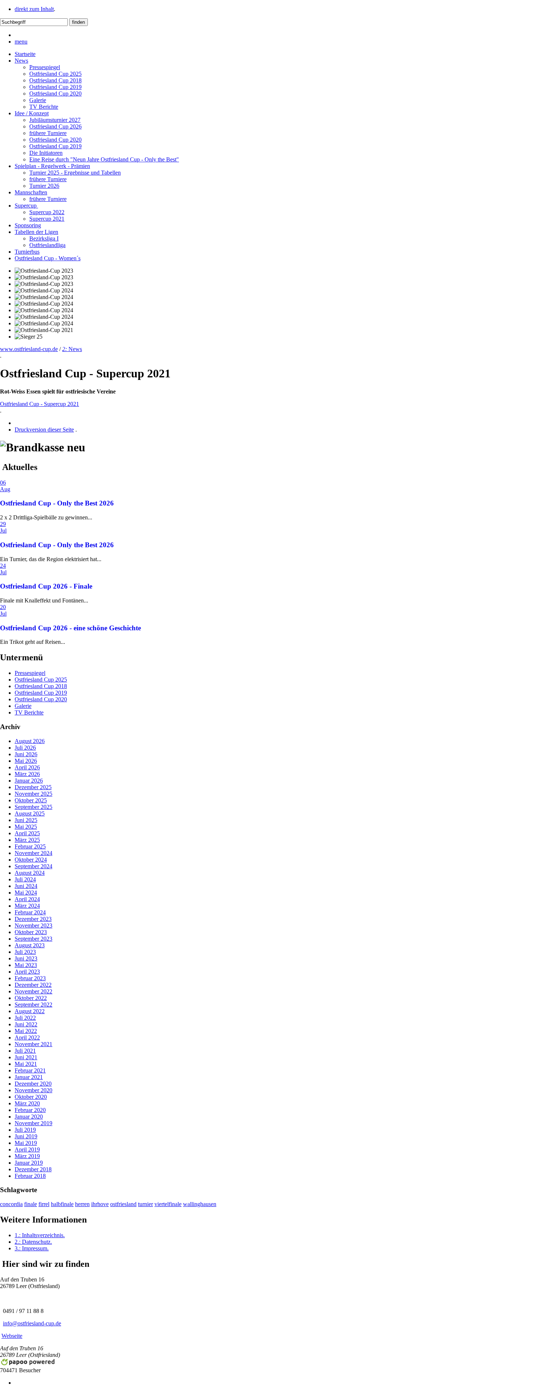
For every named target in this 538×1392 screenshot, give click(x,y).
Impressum (32, 1248)
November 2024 (33, 853)
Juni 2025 (26, 820)
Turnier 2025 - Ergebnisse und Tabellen (75, 172)
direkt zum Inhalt (34, 9)
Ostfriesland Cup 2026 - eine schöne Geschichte (70, 628)
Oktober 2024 (31, 860)
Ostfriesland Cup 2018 (55, 80)
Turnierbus (27, 252)
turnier (145, 1204)
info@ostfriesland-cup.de (32, 1323)
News (21, 60)
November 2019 (33, 1123)
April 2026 (27, 767)
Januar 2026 (29, 780)
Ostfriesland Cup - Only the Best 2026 (57, 503)
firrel (43, 1204)
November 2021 (33, 1044)
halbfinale (62, 1204)
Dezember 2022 (33, 985)
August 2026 (30, 741)
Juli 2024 (25, 879)
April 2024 (27, 899)
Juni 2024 (26, 886)
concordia (11, 1204)
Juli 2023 (25, 952)
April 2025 (27, 833)
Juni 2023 (26, 958)
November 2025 (33, 794)
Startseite (25, 54)
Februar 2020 (30, 1110)
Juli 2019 (25, 1130)
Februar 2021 (30, 1070)
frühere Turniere (48, 133)
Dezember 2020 (33, 1084)
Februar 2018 (30, 1176)
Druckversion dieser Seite (44, 429)
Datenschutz (33, 1242)
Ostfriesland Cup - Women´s (48, 258)
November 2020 (33, 1090)
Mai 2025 (26, 827)
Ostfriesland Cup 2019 (55, 87)
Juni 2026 (26, 754)
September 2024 (33, 866)
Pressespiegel (44, 67)
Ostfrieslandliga (47, 245)
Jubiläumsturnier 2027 (55, 120)
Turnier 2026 (44, 186)
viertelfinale (168, 1204)
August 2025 (30, 813)
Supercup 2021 (46, 219)
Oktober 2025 (31, 800)
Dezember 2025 (33, 787)
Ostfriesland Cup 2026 (55, 126)
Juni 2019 (26, 1136)
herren (82, 1204)
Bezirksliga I (44, 238)
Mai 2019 (26, 1143)
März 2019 (27, 1156)
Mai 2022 (26, 1031)
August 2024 (30, 873)
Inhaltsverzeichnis (40, 1235)
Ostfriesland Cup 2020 (55, 93)
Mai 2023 (26, 965)
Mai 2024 (26, 892)
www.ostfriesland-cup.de (29, 349)
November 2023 (33, 925)
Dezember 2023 (33, 919)
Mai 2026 (26, 761)
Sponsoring (28, 225)
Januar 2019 (29, 1163)
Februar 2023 (30, 978)
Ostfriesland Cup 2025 (55, 74)
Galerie (37, 100)
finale (30, 1204)
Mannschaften (31, 192)
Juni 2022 (26, 1024)
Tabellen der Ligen (36, 232)
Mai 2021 (26, 1064)
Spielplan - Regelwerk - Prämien (52, 166)
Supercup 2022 (46, 212)
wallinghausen (199, 1204)
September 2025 (33, 807)
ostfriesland (123, 1204)
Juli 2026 (25, 747)
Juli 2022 (25, 1018)
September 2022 (33, 1004)
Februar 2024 (30, 912)
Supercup (26, 205)
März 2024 (27, 906)
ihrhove (100, 1204)
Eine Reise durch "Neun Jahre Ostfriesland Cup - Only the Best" (104, 159)
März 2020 (27, 1103)
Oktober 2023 (31, 932)
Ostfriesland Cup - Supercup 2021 (39, 404)
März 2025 (27, 840)
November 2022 (33, 991)
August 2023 (30, 945)
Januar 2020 (29, 1116)
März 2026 (27, 774)
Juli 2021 (25, 1051)
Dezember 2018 (33, 1169)
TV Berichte (43, 107)
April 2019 (27, 1149)
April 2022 (27, 1037)
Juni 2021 (26, 1057)
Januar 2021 (29, 1077)
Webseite (11, 1336)
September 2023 (33, 939)
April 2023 (27, 972)
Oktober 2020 (31, 1097)
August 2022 (30, 1011)
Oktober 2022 (31, 998)
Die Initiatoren (46, 153)
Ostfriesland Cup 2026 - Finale (46, 586)
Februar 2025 (30, 846)
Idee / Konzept (32, 113)
